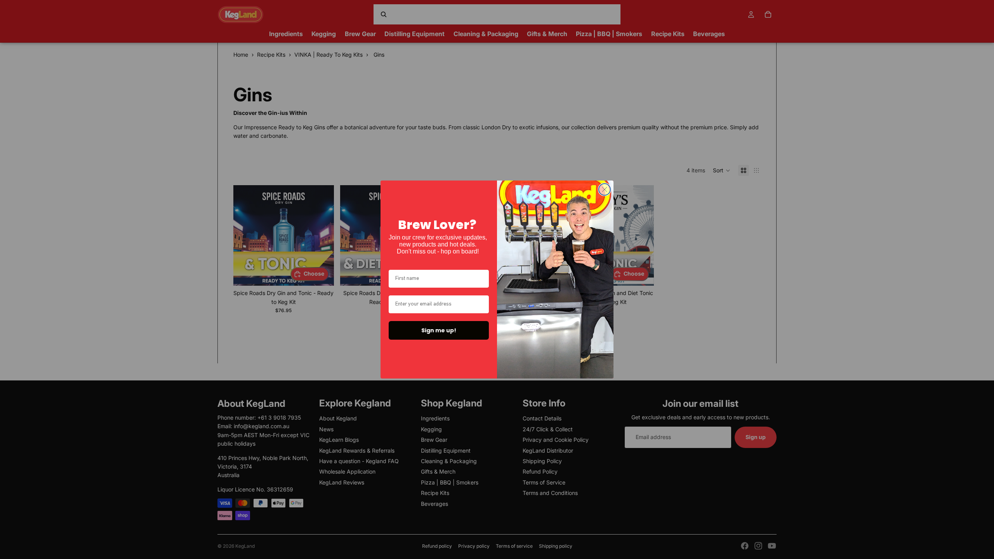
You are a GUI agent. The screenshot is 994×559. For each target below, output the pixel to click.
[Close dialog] (604, 189)
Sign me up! (438, 330)
